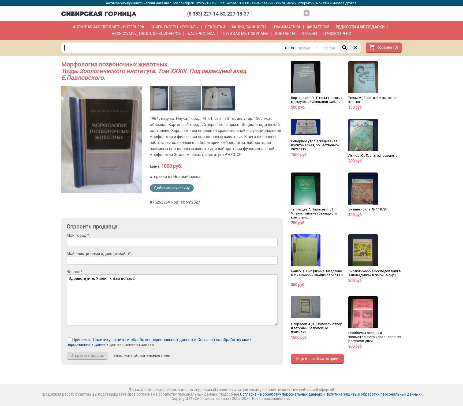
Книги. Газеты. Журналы (175, 27)
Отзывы (309, 34)
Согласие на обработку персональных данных (281, 394)
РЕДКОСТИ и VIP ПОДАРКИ (360, 27)
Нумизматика (286, 27)
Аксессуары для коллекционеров (146, 34)
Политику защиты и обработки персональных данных (143, 339)
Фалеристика (201, 34)
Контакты (285, 34)
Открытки (215, 27)
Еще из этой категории (317, 358)
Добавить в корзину (172, 188)
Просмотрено (337, 34)
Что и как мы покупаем (244, 34)
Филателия (318, 27)
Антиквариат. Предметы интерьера (108, 27)
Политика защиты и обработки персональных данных (373, 394)
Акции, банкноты (249, 27)
